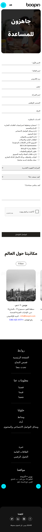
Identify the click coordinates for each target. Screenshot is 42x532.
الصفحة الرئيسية (21, 357)
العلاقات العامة (21, 451)
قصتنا (21, 387)
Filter (21, 264)
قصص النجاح (21, 362)
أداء (21, 422)
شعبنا (21, 397)
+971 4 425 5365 (16, 320)
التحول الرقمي (21, 456)
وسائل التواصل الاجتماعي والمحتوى (21, 426)
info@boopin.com (27, 316)
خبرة (21, 447)
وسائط (21, 417)
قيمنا (21, 392)
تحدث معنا (21, 367)
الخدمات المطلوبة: (34, 119)
